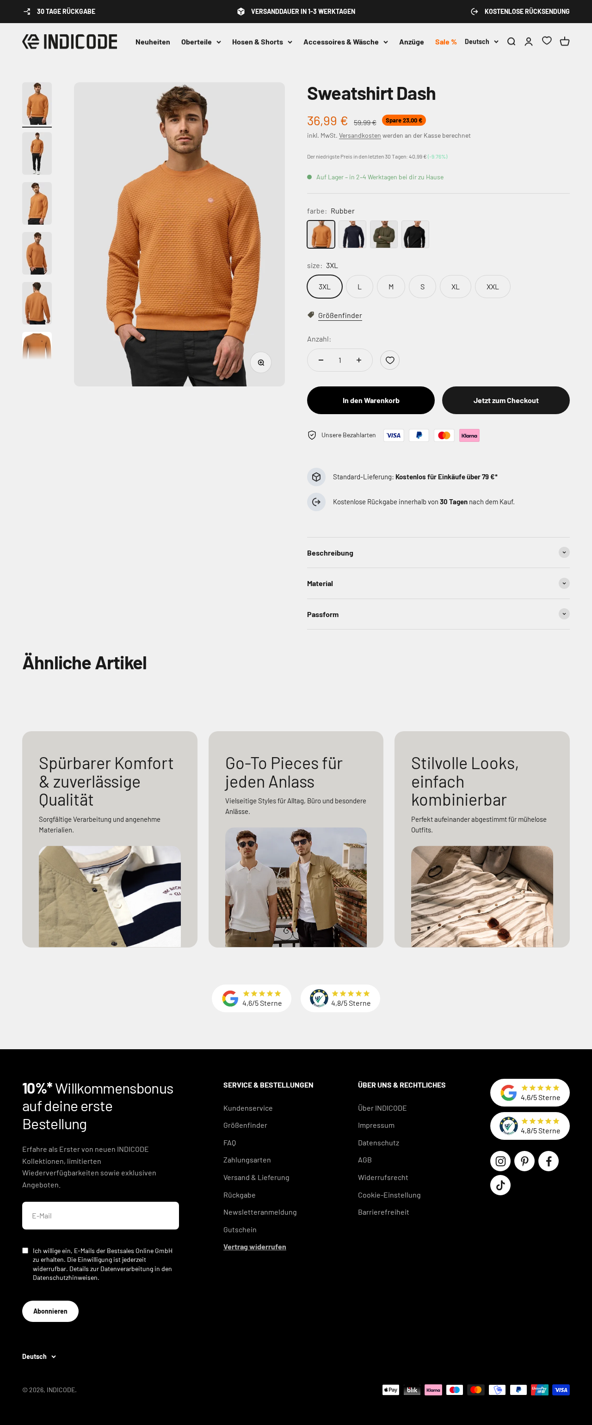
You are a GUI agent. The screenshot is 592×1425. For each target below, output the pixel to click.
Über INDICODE (382, 1107)
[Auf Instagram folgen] (500, 1161)
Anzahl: (319, 338)
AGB (365, 1159)
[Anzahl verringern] (321, 360)
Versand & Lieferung (256, 1177)
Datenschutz (378, 1142)
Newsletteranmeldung (260, 1211)
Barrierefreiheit (383, 1211)
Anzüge (411, 41)
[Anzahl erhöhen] (358, 360)
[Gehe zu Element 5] (37, 304)
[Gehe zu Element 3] (37, 204)
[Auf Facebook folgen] (548, 1161)
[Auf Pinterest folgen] (524, 1161)
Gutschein (240, 1229)
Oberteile (196, 41)
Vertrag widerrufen (254, 1246)
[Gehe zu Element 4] (37, 254)
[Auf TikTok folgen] (500, 1185)
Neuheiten (153, 41)
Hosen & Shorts (257, 41)
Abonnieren (50, 1311)
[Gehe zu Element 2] (37, 154)
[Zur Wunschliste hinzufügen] (390, 360)
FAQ (229, 1142)
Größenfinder (245, 1124)
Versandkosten (360, 135)
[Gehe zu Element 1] (37, 105)
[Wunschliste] (546, 42)
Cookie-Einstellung (389, 1194)
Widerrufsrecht (383, 1177)
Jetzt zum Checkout (506, 400)
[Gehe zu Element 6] (37, 353)
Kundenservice (248, 1107)
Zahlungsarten (247, 1159)
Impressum (376, 1124)
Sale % (446, 41)
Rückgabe (239, 1194)
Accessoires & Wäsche (341, 41)
